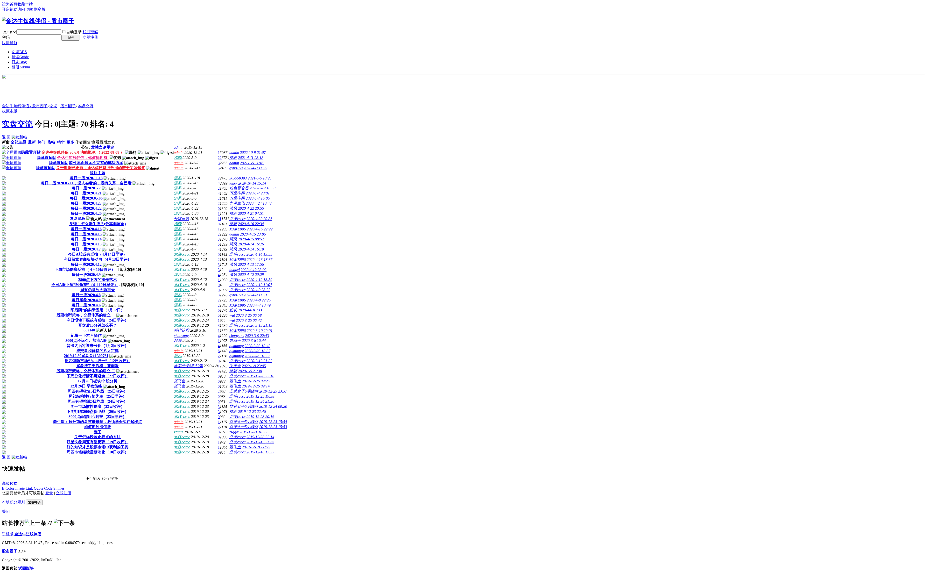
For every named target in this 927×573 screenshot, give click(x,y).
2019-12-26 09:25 (256, 381)
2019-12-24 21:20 (260, 401)
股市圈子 (68, 106)
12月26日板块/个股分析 (97, 381)
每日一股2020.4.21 (86, 193)
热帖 (51, 142)
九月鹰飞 (237, 203)
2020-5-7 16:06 (258, 198)
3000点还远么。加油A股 (86, 340)
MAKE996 (237, 229)
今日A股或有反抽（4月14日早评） (97, 254)
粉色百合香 (239, 188)
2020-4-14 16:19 (251, 249)
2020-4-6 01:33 (250, 310)
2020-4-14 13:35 (259, 254)
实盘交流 (85, 106)
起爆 (178, 340)
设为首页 (9, 4)
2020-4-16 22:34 (251, 224)
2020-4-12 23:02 (254, 270)
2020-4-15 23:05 (253, 234)
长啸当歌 (181, 219)
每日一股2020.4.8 (86, 295)
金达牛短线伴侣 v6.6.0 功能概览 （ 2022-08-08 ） (83, 152)
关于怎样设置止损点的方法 (97, 437)
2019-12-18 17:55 (256, 447)
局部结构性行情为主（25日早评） (97, 396)
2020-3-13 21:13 (259, 325)
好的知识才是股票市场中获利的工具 (97, 447)
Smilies (58, 488)
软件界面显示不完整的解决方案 (96, 163)
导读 (20, 57)
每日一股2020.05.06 (86, 198)
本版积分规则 (13, 502)
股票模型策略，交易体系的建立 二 (85, 371)
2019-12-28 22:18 (260, 376)
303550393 (238, 178)
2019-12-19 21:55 (260, 442)
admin (178, 147)
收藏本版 (9, 111)
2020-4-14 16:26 (251, 244)
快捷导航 (9, 43)
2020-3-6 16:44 (254, 340)
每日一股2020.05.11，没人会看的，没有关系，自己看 (86, 183)
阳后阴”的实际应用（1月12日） (97, 310)
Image (20, 488)
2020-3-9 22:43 (257, 336)
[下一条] (64, 523)
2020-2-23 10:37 (257, 351)
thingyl (234, 270)
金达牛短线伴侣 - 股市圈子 (25, 106)
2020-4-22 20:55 (251, 208)
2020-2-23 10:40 (257, 346)
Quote (38, 488)
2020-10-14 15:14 (252, 183)
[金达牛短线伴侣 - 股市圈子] (38, 21)
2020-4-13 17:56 (251, 264)
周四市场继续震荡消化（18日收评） (97, 452)
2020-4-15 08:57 (251, 239)
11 (219, 219)
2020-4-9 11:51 (255, 295)
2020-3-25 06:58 (249, 315)
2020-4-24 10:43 (259, 203)
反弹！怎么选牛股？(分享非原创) (97, 224)
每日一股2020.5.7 (86, 188)
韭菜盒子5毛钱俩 (188, 366)
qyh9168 (236, 168)
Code (48, 488)
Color (10, 488)
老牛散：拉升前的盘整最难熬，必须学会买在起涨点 (97, 422)
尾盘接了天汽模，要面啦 (97, 366)
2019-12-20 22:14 (260, 437)
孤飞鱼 (179, 381)
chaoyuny (181, 336)
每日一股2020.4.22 (86, 208)
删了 (97, 432)
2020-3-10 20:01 (260, 331)
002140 (89, 330)
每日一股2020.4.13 (86, 244)
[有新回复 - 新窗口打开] (4, 179)
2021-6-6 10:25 (260, 178)
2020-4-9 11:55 (255, 168)
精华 (61, 142)
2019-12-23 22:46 (252, 411)
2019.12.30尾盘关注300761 (86, 356)
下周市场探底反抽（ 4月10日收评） (84, 269)
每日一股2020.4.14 (86, 239)
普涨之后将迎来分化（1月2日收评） (97, 346)
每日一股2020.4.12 (86, 264)
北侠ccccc (237, 219)
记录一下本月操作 (86, 335)
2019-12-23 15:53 (273, 427)
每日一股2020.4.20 (86, 213)
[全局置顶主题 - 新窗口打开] (11, 152)
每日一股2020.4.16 (86, 229)
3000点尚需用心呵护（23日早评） (97, 417)
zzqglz (178, 432)
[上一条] (35, 523)
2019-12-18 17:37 (260, 452)
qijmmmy (236, 346)
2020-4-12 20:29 (251, 274)
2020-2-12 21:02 (259, 361)
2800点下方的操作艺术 (97, 280)
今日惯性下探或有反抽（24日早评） (97, 320)
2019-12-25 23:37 (273, 391)
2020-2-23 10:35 (257, 356)
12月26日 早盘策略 (86, 386)
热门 (41, 142)
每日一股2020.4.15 (86, 234)
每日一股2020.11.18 (86, 178)
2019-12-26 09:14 (256, 386)
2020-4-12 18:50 (259, 280)
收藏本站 (25, 4)
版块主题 (97, 173)
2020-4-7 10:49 (259, 305)
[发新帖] (19, 137)
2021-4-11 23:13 (250, 158)
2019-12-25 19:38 (260, 396)
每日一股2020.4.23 (86, 203)
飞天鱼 (235, 366)
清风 (178, 178)
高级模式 (9, 483)
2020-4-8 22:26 (259, 300)
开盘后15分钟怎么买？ (97, 325)
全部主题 (18, 142)
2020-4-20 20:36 (259, 219)
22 (220, 158)
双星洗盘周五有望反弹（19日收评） (97, 442)
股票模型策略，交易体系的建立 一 (85, 315)
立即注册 (90, 37)
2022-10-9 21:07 (253, 152)
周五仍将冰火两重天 (97, 290)
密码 (6, 37)
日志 (19, 62)
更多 (70, 142)
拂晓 (178, 158)
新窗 (6, 142)
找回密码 (90, 32)
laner (233, 183)
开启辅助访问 (13, 9)
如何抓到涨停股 (97, 427)
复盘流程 (77, 218)
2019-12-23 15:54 (273, 422)
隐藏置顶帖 (31, 152)
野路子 (235, 340)
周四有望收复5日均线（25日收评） (97, 391)
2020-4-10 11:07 (259, 285)
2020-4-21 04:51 (251, 213)
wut (232, 315)
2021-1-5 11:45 (252, 163)
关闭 (6, 511)
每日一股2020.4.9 (86, 274)
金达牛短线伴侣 (27, 534)
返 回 (6, 137)
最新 (32, 142)
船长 (233, 310)
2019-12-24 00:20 (273, 406)
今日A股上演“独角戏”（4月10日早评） (84, 285)
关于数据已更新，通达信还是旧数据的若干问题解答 (100, 168)
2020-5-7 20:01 (258, 193)
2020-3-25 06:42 (249, 320)
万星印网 (237, 193)
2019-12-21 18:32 (253, 432)
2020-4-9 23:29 (258, 290)
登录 (49, 493)
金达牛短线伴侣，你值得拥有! (83, 158)
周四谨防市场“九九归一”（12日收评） (97, 361)
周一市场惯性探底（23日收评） (97, 406)
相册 (21, 67)
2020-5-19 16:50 (262, 188)
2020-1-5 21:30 (250, 371)
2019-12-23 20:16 (260, 417)
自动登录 (74, 32)
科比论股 (181, 330)
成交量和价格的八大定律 (97, 351)
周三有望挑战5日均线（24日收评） (97, 401)
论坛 (19, 52)
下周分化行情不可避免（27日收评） (97, 376)
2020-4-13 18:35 (260, 260)
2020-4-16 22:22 (260, 229)
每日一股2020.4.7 (86, 249)
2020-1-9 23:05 (254, 366)
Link (29, 488)
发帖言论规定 (102, 147)
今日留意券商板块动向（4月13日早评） (97, 259)
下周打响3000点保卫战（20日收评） (97, 411)
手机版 (8, 534)
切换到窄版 (35, 9)
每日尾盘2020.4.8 (86, 300)
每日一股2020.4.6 (86, 305)
